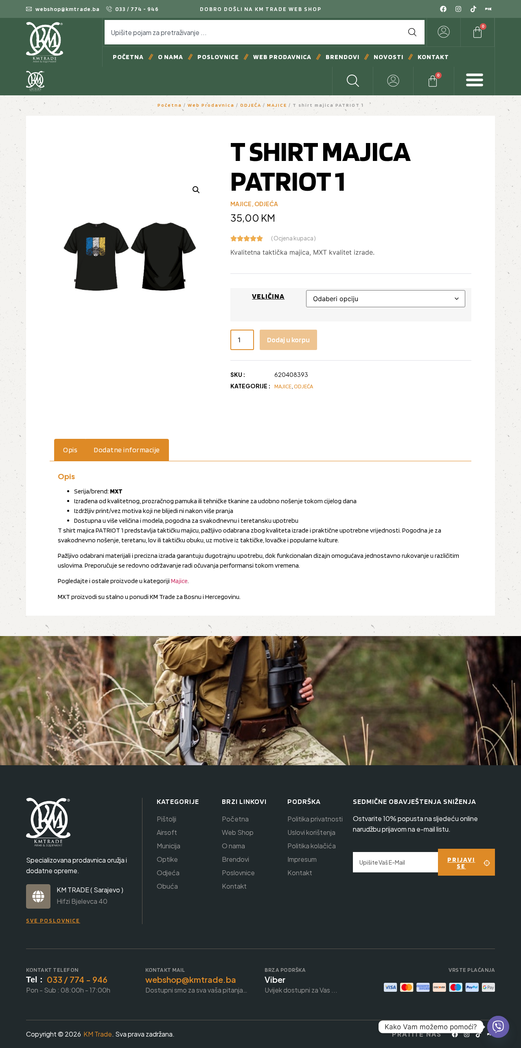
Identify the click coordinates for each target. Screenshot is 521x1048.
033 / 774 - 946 (77, 979)
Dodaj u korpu (288, 339)
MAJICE (277, 105)
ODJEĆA (250, 105)
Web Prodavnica (282, 57)
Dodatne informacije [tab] (127, 449)
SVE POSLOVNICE (53, 920)
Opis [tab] (70, 449)
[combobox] (252, 32)
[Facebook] (443, 8)
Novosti (388, 57)
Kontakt (433, 57)
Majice (179, 581)
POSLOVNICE (218, 57)
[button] (196, 190)
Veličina (268, 296)
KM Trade (97, 1034)
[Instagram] (458, 8)
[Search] (412, 32)
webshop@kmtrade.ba (190, 979)
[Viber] (498, 1027)
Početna (128, 57)
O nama (170, 57)
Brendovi (342, 57)
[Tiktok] (473, 8)
